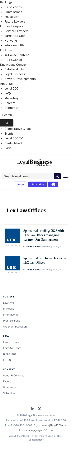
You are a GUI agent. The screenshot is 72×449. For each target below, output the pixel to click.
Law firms (9, 302)
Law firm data (11, 342)
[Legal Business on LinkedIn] (33, 409)
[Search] (6, 122)
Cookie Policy (54, 435)
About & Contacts (13, 375)
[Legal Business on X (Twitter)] (39, 409)
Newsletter (9, 387)
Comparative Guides (18, 129)
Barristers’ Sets (15, 36)
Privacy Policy (38, 435)
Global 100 (9, 353)
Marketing (11, 98)
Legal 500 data (12, 347)
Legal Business (14, 74)
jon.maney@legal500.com (51, 425)
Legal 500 (11, 88)
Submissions (13, 12)
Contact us (11, 108)
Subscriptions (36, 439)
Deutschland (13, 143)
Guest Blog (46, 246)
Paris (7, 148)
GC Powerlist (13, 60)
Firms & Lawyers (11, 26)
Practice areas (11, 320)
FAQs (8, 93)
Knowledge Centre (13, 64)
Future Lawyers (15, 21)
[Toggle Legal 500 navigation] (53, 184)
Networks (11, 40)
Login (20, 184)
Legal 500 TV (13, 138)
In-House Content (16, 55)
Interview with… (15, 45)
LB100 (7, 359)
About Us (6, 83)
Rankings (6, 2)
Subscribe (37, 184)
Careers (9, 103)
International (10, 314)
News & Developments (20, 79)
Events (9, 133)
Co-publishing (31, 246)
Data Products (14, 69)
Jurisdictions (13, 7)
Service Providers (16, 31)
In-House (6, 50)
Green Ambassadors (15, 326)
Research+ (11, 16)
